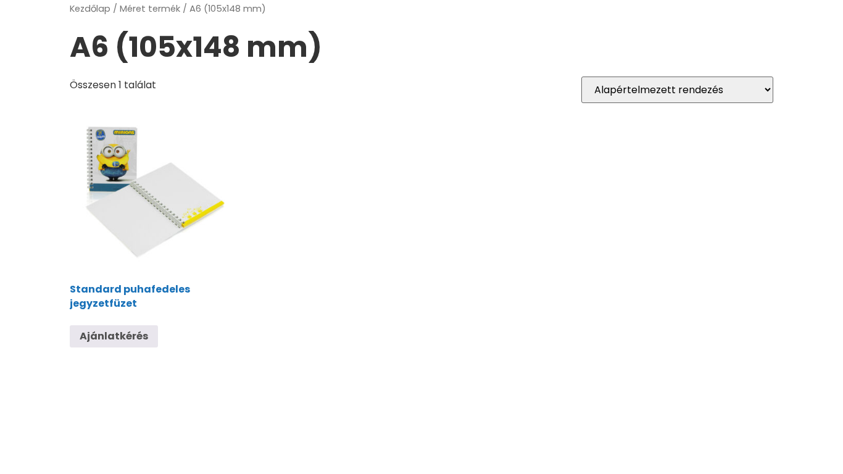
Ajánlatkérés (114, 336)
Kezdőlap (90, 8)
